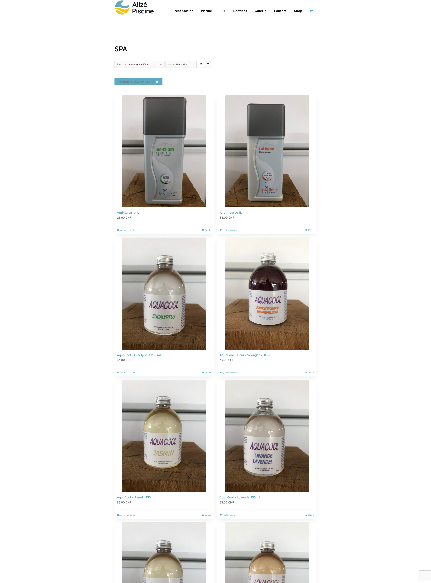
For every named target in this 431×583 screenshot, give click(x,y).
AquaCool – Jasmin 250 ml (136, 497)
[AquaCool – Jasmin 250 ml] (164, 436)
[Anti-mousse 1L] (267, 151)
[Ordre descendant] (161, 64)
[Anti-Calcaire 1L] (164, 151)
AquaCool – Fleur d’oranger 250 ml (245, 355)
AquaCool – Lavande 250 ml (240, 497)
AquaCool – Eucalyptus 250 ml (139, 355)
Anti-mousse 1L (231, 212)
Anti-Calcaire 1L (128, 212)
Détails (208, 230)
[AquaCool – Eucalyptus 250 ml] (164, 294)
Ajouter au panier (127, 230)
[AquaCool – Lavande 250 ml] (267, 436)
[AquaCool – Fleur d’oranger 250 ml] (267, 294)
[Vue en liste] (207, 64)
